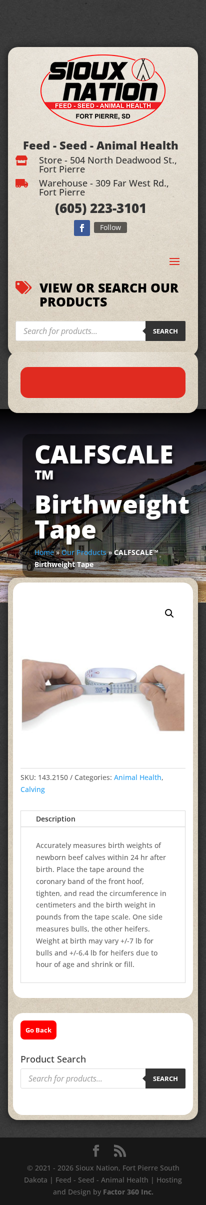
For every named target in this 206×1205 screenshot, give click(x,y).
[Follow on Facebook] (82, 228)
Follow (110, 227)
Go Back (39, 1030)
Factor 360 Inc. (128, 1191)
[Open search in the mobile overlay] (100, 331)
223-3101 (116, 208)
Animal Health (138, 777)
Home (44, 552)
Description (56, 819)
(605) (70, 208)
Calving (32, 789)
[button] (169, 613)
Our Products (84, 552)
